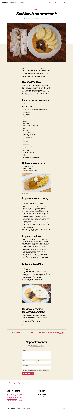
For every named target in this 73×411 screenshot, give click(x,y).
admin (29, 18)
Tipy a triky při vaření (62, 2)
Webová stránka (25, 365)
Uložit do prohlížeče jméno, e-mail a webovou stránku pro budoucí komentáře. (36, 370)
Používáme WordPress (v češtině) (23, 408)
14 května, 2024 (36, 18)
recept (34, 324)
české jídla (25, 324)
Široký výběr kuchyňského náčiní (15, 397)
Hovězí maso (34, 9)
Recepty (54, 2)
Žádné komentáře (45, 18)
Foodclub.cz (5, 2)
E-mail (38, 360)
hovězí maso (30, 324)
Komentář (24, 350)
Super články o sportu (12, 399)
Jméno (23, 360)
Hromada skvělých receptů (13, 396)
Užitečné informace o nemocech (14, 400)
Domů (50, 2)
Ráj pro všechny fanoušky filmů (14, 394)
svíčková (37, 324)
